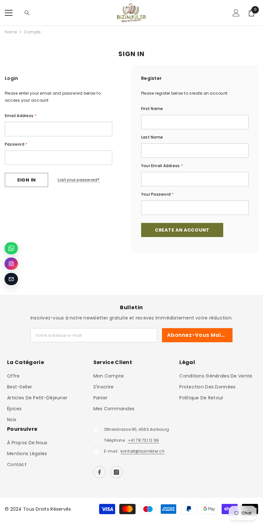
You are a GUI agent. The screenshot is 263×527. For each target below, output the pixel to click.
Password (16, 144)
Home (11, 32)
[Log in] (236, 12)
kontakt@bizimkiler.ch (143, 451)
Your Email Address (162, 165)
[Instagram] (116, 472)
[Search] (27, 13)
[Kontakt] (11, 279)
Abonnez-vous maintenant (200, 335)
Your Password (157, 194)
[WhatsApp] (11, 248)
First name (152, 108)
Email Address (21, 115)
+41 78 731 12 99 (143, 440)
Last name (152, 137)
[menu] (9, 13)
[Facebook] (99, 472)
